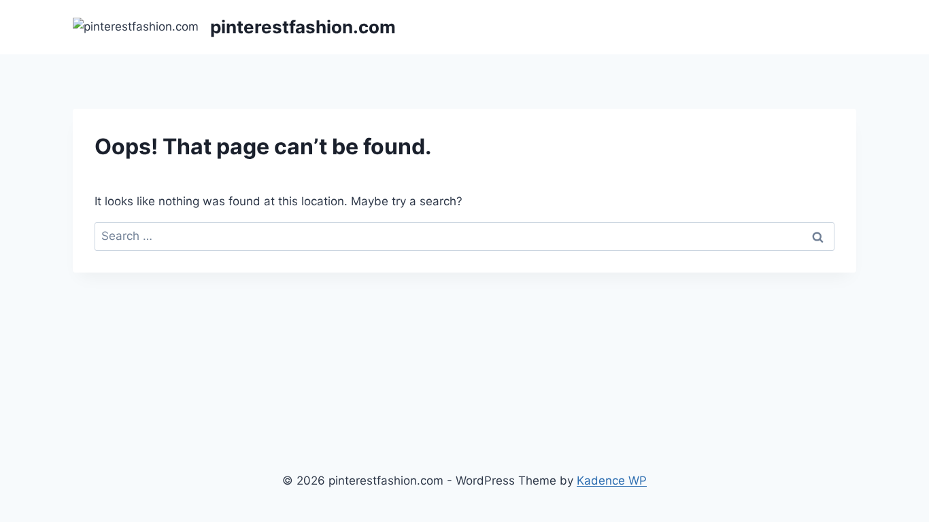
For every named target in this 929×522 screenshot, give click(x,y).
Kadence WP (612, 480)
